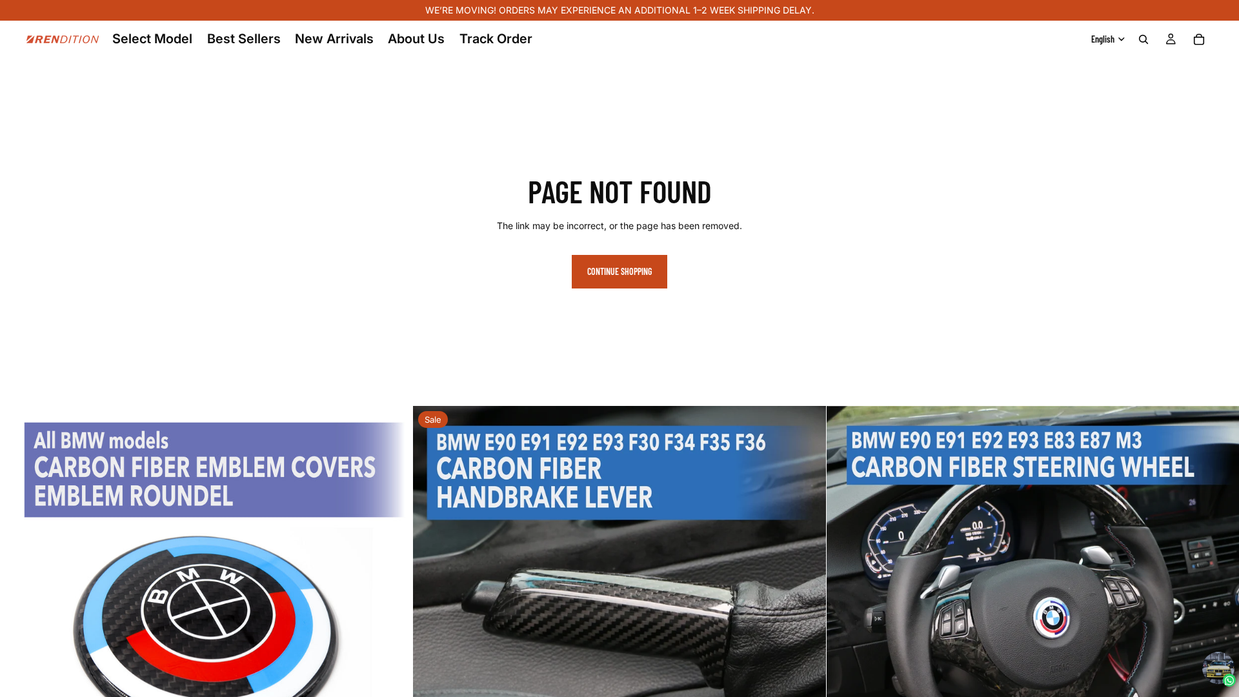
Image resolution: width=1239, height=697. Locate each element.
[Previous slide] (19, 612)
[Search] (1143, 39)
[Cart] (1199, 39)
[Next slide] (393, 612)
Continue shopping (619, 271)
